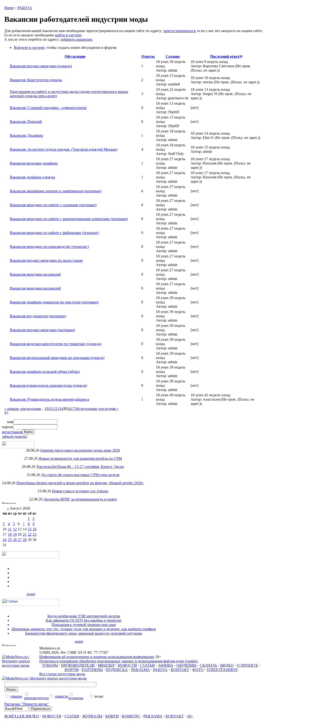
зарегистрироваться (179, 31)
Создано (173, 56)
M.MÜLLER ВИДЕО (21, 716)
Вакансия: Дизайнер (26, 135)
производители (36, 698)
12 (54, 409)
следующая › (89, 409)
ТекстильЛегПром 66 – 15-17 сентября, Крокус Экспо (80, 467)
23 (34, 534)
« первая (11, 409)
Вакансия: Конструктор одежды (36, 80)
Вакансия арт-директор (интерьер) (38, 316)
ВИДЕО (227, 665)
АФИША (165, 665)
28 (25, 540)
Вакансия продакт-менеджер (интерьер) (42, 330)
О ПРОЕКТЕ (247, 665)
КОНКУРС (131, 716)
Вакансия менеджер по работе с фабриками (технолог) (54, 233)
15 (30, 529)
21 (25, 534)
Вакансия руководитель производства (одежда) (48, 385)
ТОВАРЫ (50, 665)
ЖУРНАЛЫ (92, 716)
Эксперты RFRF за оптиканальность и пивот (80, 499)
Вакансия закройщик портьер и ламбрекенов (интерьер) (55, 191)
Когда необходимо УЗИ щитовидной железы (83, 616)
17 (73, 409)
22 (30, 534)
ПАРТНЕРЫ (92, 670)
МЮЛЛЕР (106, 665)
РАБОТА (24, 8)
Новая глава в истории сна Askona (80, 491)
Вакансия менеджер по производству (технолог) (49, 246)
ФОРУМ (71, 670)
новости (61, 696)
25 (10, 540)
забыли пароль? (15, 436)
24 (4, 540)
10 (46, 409)
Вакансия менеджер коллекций (35, 274)
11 (50, 409)
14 (61, 409)
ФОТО (197, 670)
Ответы (148, 56)
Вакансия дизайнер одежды (32, 177)
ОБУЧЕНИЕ (186, 665)
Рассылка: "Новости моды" (26, 704)
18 (77, 409)
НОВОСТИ (127, 665)
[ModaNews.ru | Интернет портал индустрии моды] (20, 665)
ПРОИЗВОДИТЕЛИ (78, 665)
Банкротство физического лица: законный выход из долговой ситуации (83, 633)
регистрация (12, 432)
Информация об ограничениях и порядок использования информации (96, 657)
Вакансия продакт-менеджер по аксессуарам (46, 260)
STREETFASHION (222, 670)
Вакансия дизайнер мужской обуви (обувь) (45, 372)
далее (30, 594)
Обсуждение (75, 56)
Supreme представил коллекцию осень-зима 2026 (80, 450)
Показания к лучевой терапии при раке (83, 625)
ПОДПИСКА (117, 670)
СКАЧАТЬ (208, 665)
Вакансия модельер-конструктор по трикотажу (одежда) (55, 344)
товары (16, 696)
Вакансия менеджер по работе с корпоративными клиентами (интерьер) (69, 219)
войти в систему (68, 35)
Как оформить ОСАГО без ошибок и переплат (84, 620)
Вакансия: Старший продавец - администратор (48, 108)
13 (57, 409)
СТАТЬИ (147, 665)
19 (15, 534)
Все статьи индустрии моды (62, 674)
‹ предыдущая (29, 409)
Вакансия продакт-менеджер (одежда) (41, 66)
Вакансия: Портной (26, 121)
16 (69, 409)
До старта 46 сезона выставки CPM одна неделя (80, 475)
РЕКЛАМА (140, 670)
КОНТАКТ (180, 670)
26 (15, 540)
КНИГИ (112, 716)
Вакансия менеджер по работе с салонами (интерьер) (53, 205)
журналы (75, 698)
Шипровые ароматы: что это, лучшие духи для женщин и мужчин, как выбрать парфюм (83, 629)
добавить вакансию (76, 39)
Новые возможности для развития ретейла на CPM (80, 458)
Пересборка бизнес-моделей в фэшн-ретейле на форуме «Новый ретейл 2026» (80, 483)
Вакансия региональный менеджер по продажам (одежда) (57, 358)
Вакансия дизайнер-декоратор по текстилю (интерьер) (54, 302)
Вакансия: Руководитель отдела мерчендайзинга (49, 399)
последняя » (108, 409)
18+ (190, 716)
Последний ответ (224, 56)
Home (9, 8)
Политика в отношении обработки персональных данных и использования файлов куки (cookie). (118, 661)
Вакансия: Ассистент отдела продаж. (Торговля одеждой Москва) (63, 149)
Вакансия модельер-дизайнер (34, 163)
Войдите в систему (29, 47)
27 (20, 540)
